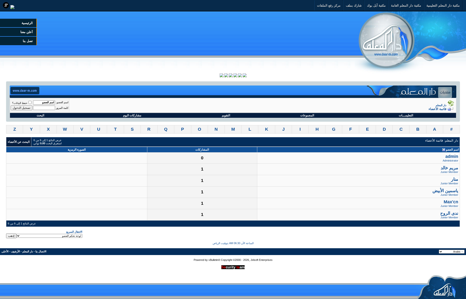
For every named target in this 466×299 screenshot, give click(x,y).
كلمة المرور (62, 107)
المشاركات (202, 149)
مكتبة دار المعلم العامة (406, 5)
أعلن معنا (26, 32)
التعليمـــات (406, 115)
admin (451, 156)
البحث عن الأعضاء (19, 142)
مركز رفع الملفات (329, 5)
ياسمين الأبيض (445, 190)
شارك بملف (354, 5)
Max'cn (451, 201)
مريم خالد (449, 167)
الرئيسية (27, 23)
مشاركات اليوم (132, 115)
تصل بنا (28, 41)
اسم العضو (62, 102)
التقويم (226, 115)
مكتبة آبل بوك (376, 5)
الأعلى (4, 251)
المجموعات (307, 115)
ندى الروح (449, 213)
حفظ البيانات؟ (19, 103)
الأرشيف (15, 251)
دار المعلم (441, 105)
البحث (40, 115)
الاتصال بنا (40, 251)
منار (454, 179)
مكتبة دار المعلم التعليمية (443, 5)
